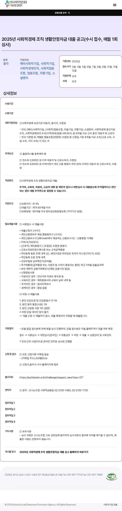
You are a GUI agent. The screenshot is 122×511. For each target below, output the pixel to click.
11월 (115, 66)
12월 (74, 70)
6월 (89, 66)
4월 (79, 66)
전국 (74, 81)
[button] (114, 4)
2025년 (76, 61)
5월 (84, 66)
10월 (109, 66)
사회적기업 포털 (110, 504)
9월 (104, 66)
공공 (74, 76)
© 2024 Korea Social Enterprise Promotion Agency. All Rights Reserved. (40, 504)
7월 (94, 66)
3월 (74, 66)
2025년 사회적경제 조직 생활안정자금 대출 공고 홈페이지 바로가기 (54, 452)
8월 (99, 66)
